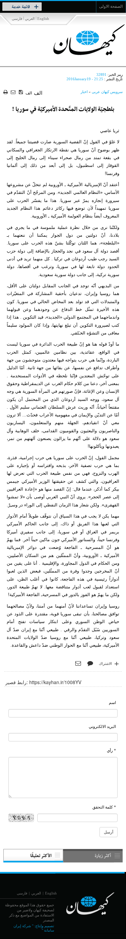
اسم (112, 702)
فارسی (17, 19)
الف (29, 93)
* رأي (111, 750)
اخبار (84, 92)
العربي (30, 19)
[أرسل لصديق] (14, 92)
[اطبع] (6, 92)
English (43, 19)
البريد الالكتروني (102, 726)
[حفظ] (21, 92)
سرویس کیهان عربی (107, 92)
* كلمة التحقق (104, 807)
